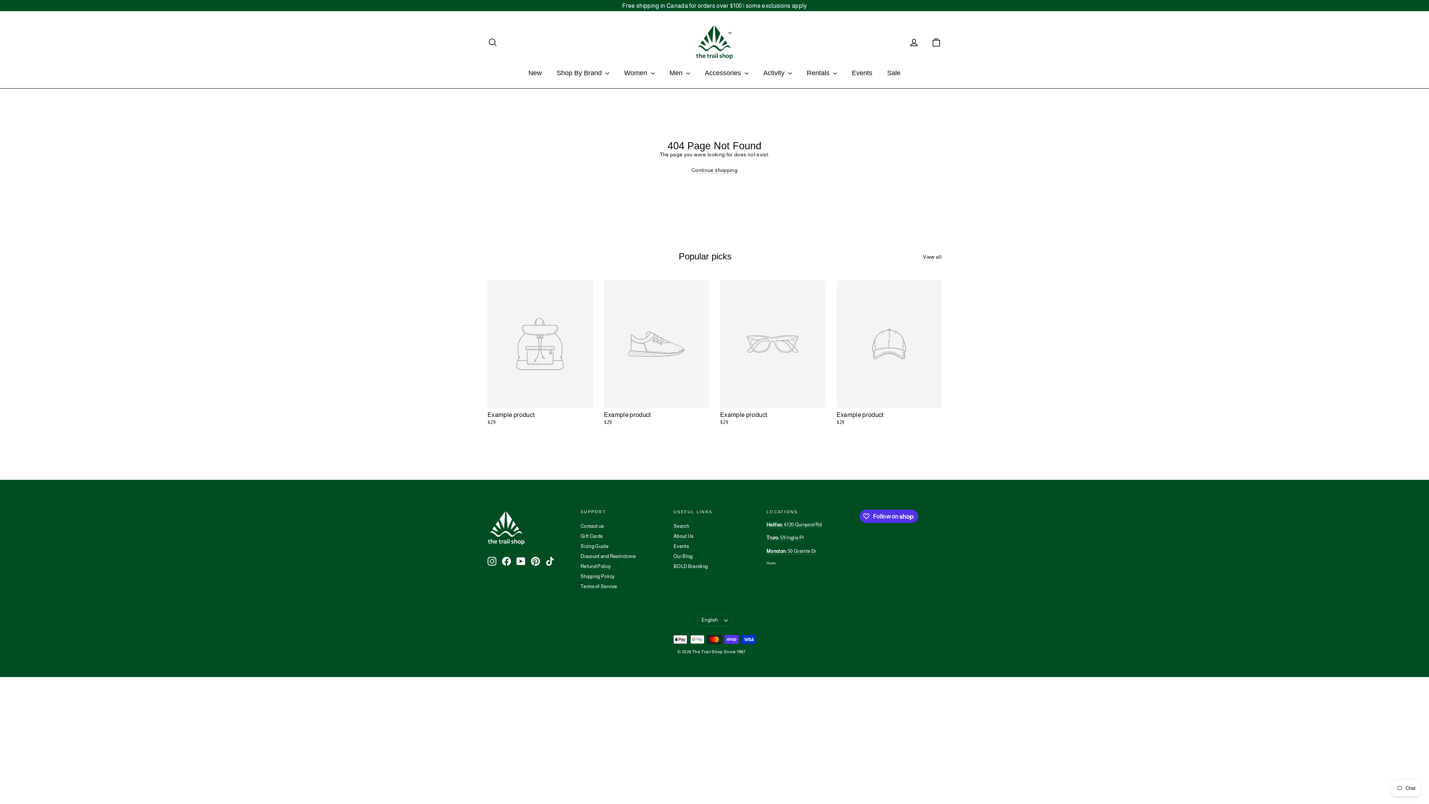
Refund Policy (596, 566)
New (535, 73)
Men (676, 73)
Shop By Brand (580, 73)
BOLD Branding (691, 566)
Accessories (724, 73)
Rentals (819, 73)
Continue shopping (714, 170)
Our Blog (683, 556)
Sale (894, 73)
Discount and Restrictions (608, 556)
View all (932, 257)
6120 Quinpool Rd (794, 524)
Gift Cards (592, 536)
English (709, 620)
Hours (771, 563)
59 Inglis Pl (785, 537)
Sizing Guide (594, 546)
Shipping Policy (597, 576)
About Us (684, 536)
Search (681, 526)
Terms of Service (599, 586)
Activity (774, 73)
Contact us (592, 526)
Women (636, 73)
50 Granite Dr (791, 551)
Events (862, 73)
